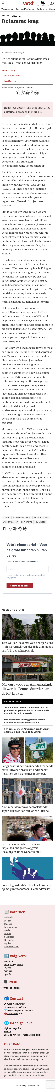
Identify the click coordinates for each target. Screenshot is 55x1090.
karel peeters (41, 517)
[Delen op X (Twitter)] (23, 93)
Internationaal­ (11, 927)
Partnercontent (11, 946)
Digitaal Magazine (25, 9)
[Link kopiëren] (32, 93)
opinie (6, 517)
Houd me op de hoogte (20, 586)
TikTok (20, 964)
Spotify (7, 974)
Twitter (7, 967)
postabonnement (25, 1010)
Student (8, 924)
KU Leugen (9, 940)
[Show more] (27, 116)
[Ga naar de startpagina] (28, 3)
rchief (7, 1031)
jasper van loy (10, 522)
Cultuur (7, 933)
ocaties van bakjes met (16, 1035)
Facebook (8, 961)
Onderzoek (9, 937)
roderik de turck (22, 517)
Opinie (7, 930)
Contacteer (12, 1013)
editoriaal (26, 522)
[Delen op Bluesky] (36, 93)
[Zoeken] (52, 3)
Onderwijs (42, 9)
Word (9, 1004)
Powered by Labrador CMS (27, 1085)
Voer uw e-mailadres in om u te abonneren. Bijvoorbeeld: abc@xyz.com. (26, 576)
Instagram (9, 964)
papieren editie (34, 1035)
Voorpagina (7, 9)
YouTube (8, 971)
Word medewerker (43, 5)
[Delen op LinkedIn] (27, 93)
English (7, 943)
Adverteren (12, 1007)
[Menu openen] (3, 3)
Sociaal (7, 920)
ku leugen (41, 522)
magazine (13, 1028)
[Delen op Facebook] (18, 93)
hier (15, 1072)
